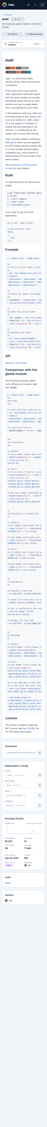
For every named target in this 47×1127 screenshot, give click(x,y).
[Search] (35, 5)
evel (5, 19)
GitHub (8, 883)
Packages (8, 15)
